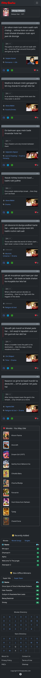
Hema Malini (9, 106)
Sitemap (25, 664)
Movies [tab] (5, 541)
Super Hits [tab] (7, 578)
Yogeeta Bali (9, 406)
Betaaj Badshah (8, 598)
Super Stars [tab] (18, 578)
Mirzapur (5, 549)
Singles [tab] (27, 541)
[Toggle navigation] (37, 3)
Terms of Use (27, 660)
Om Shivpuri (9, 356)
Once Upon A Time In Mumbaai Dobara (17, 586)
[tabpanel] (20, 555)
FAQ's (4, 664)
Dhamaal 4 (6, 553)
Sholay (4, 602)
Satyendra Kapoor (11, 152)
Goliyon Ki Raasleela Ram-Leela (13, 594)
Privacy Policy (7, 660)
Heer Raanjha (7, 590)
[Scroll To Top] (20, 674)
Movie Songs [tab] (16, 541)
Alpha (4, 557)
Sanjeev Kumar (10, 58)
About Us (5, 656)
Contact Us (26, 656)
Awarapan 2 (6, 565)
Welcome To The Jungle (10, 561)
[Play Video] (32, 60)
